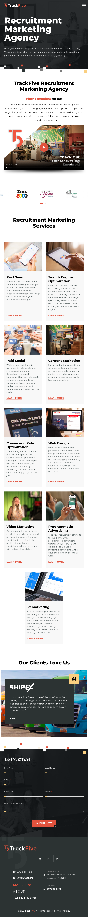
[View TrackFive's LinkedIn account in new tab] (48, 858)
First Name (10, 768)
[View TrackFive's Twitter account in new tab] (56, 858)
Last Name (50, 768)
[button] (41, 203)
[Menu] (84, 4)
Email (7, 780)
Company (9, 792)
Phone (48, 792)
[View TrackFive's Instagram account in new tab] (39, 858)
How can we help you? (15, 803)
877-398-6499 (54, 889)
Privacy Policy (63, 911)
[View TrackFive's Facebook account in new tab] (31, 858)
